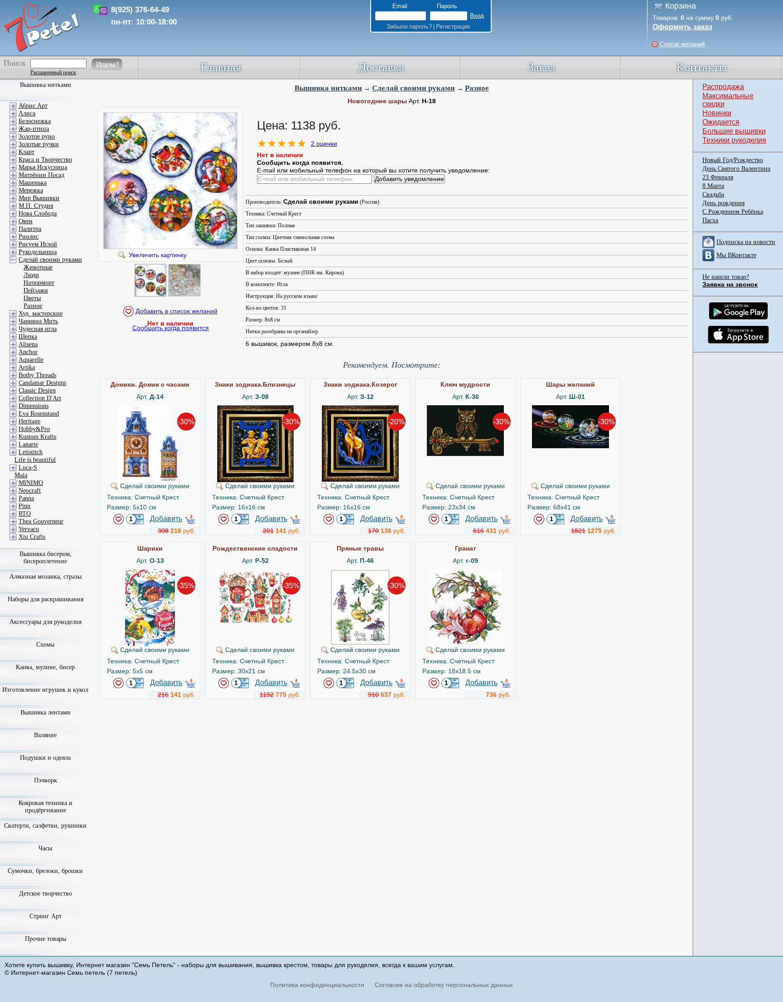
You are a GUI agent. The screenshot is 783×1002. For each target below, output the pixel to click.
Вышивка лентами (45, 712)
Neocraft (30, 490)
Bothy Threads (37, 375)
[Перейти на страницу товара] (150, 408)
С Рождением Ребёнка (732, 211)
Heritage (29, 421)
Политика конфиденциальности (317, 984)
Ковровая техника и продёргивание (45, 807)
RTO (25, 513)
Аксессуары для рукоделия (46, 621)
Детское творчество (45, 893)
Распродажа (723, 87)
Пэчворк (45, 780)
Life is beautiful (35, 459)
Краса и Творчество (45, 159)
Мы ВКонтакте (736, 255)
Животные (38, 267)
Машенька (33, 182)
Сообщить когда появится (170, 327)
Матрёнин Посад (41, 175)
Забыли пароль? (409, 26)
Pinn (24, 506)
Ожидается (721, 122)
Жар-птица (34, 128)
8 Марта (713, 185)
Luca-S (28, 467)
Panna (26, 498)
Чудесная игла (38, 329)
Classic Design (37, 390)
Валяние (45, 735)
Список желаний (682, 44)
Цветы (32, 298)
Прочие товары (45, 938)
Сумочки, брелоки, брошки (45, 871)
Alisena (28, 344)
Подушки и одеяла (45, 757)
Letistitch (31, 452)
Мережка (31, 190)
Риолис (29, 236)
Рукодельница (38, 252)
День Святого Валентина (736, 168)
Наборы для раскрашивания (45, 599)
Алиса (27, 113)
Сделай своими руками (413, 88)
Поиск (15, 62)
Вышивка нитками (328, 88)
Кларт (26, 152)
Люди (31, 275)
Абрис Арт (33, 105)
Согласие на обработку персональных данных (444, 984)
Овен (26, 221)
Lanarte (28, 444)
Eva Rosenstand (39, 413)
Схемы (45, 644)
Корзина (680, 5)
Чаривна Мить (38, 321)
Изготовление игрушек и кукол (45, 689)
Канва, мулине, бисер (45, 667)
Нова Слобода (38, 213)
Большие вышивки (734, 131)
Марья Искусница (43, 167)
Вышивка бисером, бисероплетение (45, 558)
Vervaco (29, 529)
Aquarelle (31, 359)
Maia (20, 475)
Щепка (28, 336)
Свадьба (713, 194)
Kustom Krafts (37, 436)
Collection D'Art (40, 398)
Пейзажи (36, 290)
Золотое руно (37, 136)
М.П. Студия (36, 205)
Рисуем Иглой (38, 244)
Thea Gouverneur (41, 521)
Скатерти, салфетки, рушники (45, 825)
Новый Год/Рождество (732, 160)
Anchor (28, 352)
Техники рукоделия (734, 140)
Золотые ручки (39, 144)
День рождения (723, 203)
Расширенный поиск (53, 72)
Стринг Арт (45, 916)
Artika (27, 367)
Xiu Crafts (32, 536)
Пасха (710, 220)
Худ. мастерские (41, 313)
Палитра (30, 228)
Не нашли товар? (725, 276)
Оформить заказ (682, 27)
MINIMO (31, 482)
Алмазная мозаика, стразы (46, 576)
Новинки (716, 113)
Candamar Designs (42, 382)
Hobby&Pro (34, 429)
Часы (45, 848)
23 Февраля (717, 177)
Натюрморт (39, 282)
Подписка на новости (745, 242)
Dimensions (33, 406)
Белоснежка (35, 121)
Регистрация (453, 26)
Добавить (166, 519)
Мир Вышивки (39, 198)
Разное (477, 88)
